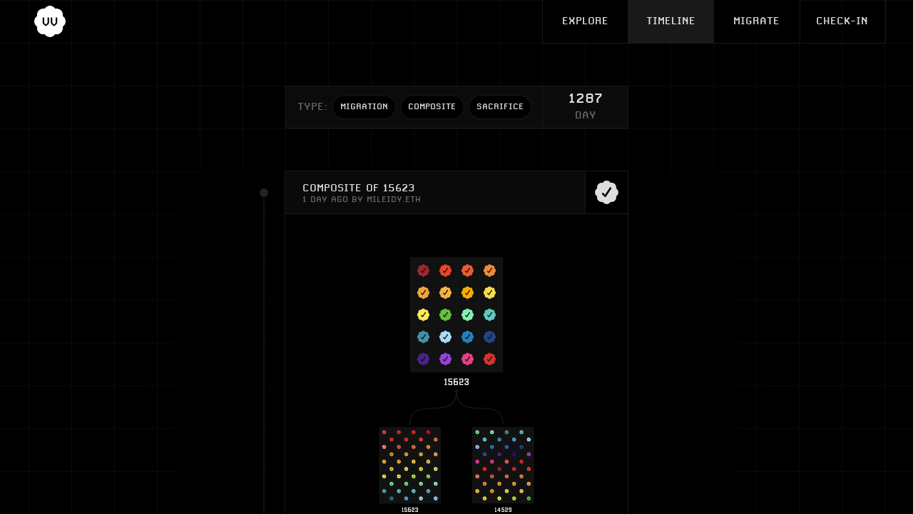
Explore (585, 21)
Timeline (670, 21)
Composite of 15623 (358, 188)
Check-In (842, 21)
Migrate (756, 21)
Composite (432, 106)
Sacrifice (500, 106)
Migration (364, 106)
